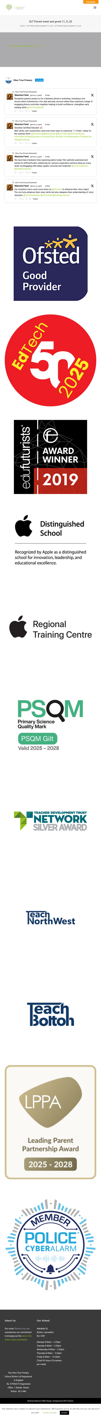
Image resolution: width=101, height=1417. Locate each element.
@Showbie (36, 133)
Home (22, 26)
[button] (95, 7)
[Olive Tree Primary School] (15, 7)
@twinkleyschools (22, 169)
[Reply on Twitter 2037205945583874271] (16, 143)
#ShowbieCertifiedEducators (27, 136)
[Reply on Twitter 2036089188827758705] (16, 172)
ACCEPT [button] (64, 1413)
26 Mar (47, 95)
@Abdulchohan (48, 133)
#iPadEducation (71, 136)
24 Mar (47, 186)
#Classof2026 (48, 136)
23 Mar (47, 157)
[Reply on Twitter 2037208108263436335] (16, 111)
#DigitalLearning (22, 139)
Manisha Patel (22, 95)
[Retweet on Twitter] (13, 92)
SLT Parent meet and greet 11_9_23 (40, 26)
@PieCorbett (46, 195)
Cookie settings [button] (50, 1412)
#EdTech (59, 136)
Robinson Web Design (43, 1401)
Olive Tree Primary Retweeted (26, 92)
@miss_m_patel (36, 95)
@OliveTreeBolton (35, 107)
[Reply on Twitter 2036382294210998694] (16, 198)
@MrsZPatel (61, 133)
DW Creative (68, 1401)
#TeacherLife (85, 136)
